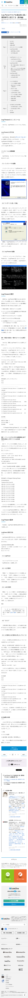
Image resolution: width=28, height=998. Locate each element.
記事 (18, 807)
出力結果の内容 (14, 77)
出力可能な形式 (14, 53)
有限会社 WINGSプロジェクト (16, 797)
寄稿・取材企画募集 (7, 932)
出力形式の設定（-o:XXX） (17, 106)
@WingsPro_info (13, 809)
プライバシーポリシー (10, 986)
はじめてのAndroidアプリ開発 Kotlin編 (15, 843)
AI (6, 5)
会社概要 (7, 982)
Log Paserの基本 (13, 73)
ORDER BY (13, 100)
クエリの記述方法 (14, 81)
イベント (3, 944)
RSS (23, 807)
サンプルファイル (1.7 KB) (14, 32)
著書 (15, 807)
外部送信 (7, 988)
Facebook (14, 812)
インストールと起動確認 (16, 61)
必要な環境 (12, 45)
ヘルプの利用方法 (15, 90)
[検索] (2, 5)
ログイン (14, 904)
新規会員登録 (14, 901)
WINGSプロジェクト (14, 796)
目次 (14, 37)
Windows (3, 28)
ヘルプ (7, 975)
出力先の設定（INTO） (16, 108)
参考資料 (12, 112)
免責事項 (7, 980)
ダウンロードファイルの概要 (16, 47)
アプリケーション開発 (13, 5)
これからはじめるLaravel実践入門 (15, 841)
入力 (11, 612)
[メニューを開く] (2, 2)
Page (4, 47)
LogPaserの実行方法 (15, 75)
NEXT (23, 754)
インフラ (22, 5)
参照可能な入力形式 (15, 51)
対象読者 (12, 43)
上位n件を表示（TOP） (16, 92)
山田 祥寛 (17, 22)
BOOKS (18, 944)
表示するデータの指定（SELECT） (16, 86)
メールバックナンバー (15, 897)
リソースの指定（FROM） (16, 94)
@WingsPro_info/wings (14, 810)
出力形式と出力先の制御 (15, 104)
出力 (15, 612)
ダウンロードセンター (20, 137)
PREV (4, 754)
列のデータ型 (14, 88)
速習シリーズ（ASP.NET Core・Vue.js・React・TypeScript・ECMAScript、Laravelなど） (17, 837)
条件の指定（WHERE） (16, 96)
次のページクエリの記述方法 (14, 748)
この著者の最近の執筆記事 (14, 816)
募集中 (10, 806)
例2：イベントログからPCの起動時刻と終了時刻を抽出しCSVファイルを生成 (18, 70)
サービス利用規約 (9, 984)
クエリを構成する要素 (16, 83)
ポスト (19, 770)
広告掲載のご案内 (21, 932)
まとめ (11, 110)
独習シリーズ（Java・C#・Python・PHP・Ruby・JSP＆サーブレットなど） (17, 834)
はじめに (12, 41)
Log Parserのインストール (15, 57)
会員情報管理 (8, 978)
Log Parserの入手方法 (16, 59)
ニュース (3, 938)
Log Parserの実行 (14, 63)
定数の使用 (13, 98)
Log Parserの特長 (14, 49)
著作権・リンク (8, 976)
